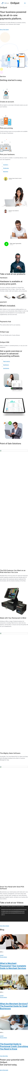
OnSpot (14, 3)
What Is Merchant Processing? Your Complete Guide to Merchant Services (13, 965)
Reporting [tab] (5, 171)
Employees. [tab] (6, 168)
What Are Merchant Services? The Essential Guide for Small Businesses (14, 1006)
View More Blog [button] (4, 1056)
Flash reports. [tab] (6, 361)
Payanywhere (3, 957)
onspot (1, 955)
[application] (14, 914)
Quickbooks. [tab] (6, 368)
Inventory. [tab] (5, 164)
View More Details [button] (4, 925)
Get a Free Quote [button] (4, 29)
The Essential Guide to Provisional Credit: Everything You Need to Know (14, 1046)
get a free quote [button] (4, 1070)
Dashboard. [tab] (6, 364)
